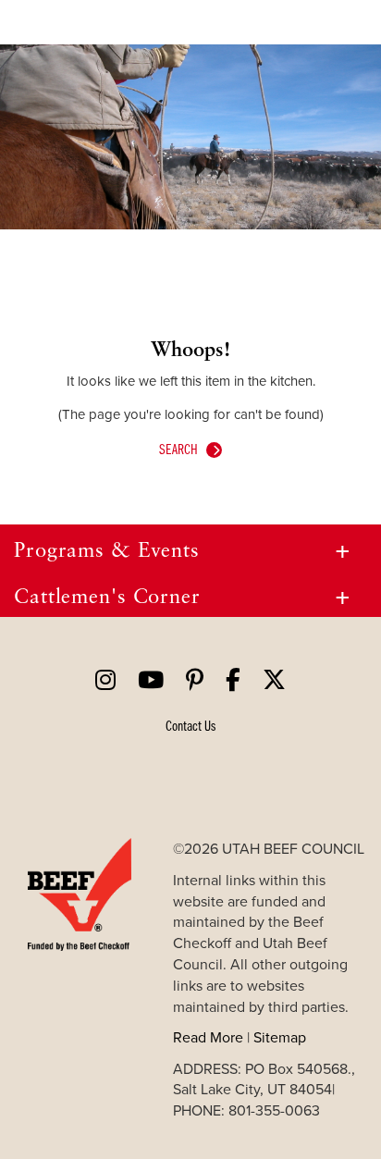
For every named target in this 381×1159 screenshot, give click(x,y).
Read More (208, 1037)
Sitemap (279, 1037)
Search (178, 448)
